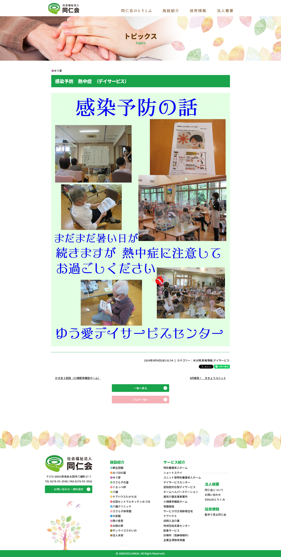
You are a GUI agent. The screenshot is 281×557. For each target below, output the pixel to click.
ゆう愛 (117, 477)
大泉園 (117, 516)
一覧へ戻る (140, 388)
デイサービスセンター (176, 482)
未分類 (197, 360)
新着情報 (207, 360)
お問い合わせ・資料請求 (68, 489)
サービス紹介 (174, 462)
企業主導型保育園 (174, 540)
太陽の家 (118, 526)
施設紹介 (117, 462)
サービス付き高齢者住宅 (178, 511)
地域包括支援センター (176, 526)
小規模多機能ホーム (175, 501)
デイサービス (221, 360)
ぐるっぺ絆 (119, 487)
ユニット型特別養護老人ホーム (182, 477)
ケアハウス (170, 516)
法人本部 (118, 535)
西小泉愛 (118, 521)
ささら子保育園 (122, 511)
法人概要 (212, 484)
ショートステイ (172, 473)
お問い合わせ (213, 495)
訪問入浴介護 (171, 521)
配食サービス (171, 530)
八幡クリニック (122, 506)
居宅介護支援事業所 (175, 496)
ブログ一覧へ (140, 399)
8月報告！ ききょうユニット (208, 378)
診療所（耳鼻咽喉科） (176, 535)
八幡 (115, 492)
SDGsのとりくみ (215, 499)
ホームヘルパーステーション (180, 492)
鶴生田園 (118, 468)
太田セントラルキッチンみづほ (131, 501)
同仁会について (214, 490)
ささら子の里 (121, 482)
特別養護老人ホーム (175, 468)
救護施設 (168, 506)
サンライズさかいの (125, 530)
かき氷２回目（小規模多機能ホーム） (78, 378)
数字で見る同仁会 (215, 514)
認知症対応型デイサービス (179, 487)
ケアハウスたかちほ (124, 496)
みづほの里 (119, 473)
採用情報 (212, 508)
